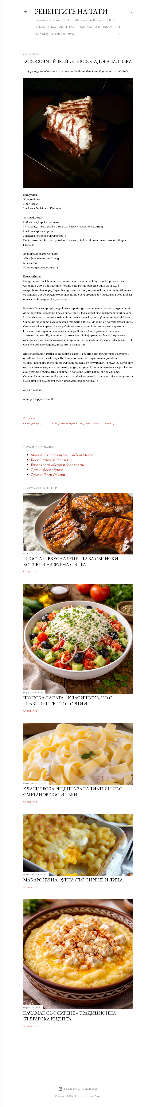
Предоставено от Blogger (81, 1088)
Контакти (59, 27)
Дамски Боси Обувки (48, 474)
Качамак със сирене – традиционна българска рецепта (69, 1016)
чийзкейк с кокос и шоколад (96, 423)
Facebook (77, 27)
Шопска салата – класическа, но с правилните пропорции (67, 701)
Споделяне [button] (30, 418)
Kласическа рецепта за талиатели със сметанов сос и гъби (72, 792)
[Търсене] (130, 10)
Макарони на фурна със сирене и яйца (73, 880)
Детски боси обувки (47, 469)
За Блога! (42, 27)
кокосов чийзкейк (53, 423)
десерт (36, 423)
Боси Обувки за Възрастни (51, 459)
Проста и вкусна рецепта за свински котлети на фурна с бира (70, 561)
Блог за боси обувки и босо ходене (58, 464)
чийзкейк (72, 423)
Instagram (111, 27)
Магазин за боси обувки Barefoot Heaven (63, 454)
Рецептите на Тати (71, 11)
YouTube (94, 27)
